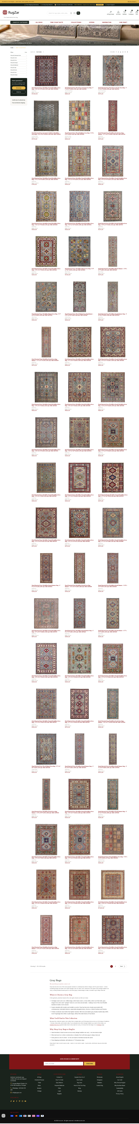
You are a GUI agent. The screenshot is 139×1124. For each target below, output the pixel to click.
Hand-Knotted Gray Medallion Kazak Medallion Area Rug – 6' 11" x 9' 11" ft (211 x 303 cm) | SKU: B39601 (46, 88)
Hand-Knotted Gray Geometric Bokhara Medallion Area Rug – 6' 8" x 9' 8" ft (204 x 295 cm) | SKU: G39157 (46, 133)
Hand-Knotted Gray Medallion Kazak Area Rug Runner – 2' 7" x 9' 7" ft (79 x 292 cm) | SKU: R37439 (45, 360)
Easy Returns (59, 1082)
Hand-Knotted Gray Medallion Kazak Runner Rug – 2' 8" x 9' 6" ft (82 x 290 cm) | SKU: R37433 (79, 767)
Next (121, 966)
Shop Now (99, 4)
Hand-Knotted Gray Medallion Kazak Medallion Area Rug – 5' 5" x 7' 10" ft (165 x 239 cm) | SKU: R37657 (46, 179)
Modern (39, 1088)
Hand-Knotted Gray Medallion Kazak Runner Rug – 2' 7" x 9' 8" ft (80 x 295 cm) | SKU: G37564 (112, 767)
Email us (19, 92)
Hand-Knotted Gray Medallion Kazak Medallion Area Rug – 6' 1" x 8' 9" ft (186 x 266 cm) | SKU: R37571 (46, 631)
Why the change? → (132, 1)
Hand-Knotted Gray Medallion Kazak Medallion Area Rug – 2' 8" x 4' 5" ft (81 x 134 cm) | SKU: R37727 (112, 224)
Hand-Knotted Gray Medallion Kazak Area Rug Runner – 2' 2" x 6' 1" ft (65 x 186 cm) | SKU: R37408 (78, 586)
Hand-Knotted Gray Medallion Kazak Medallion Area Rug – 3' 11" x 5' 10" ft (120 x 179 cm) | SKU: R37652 (79, 450)
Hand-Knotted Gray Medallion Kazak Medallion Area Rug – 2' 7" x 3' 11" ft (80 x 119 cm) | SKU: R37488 (112, 541)
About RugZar (119, 1077)
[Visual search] (74, 13)
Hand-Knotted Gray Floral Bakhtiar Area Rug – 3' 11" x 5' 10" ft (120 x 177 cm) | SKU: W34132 (112, 857)
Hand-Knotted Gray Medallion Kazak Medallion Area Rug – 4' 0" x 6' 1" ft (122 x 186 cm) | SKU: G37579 (79, 812)
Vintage (39, 1091)
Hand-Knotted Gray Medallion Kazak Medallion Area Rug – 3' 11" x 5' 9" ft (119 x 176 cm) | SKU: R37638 (46, 224)
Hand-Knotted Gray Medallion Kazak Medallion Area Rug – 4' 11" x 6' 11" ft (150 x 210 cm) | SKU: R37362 (46, 450)
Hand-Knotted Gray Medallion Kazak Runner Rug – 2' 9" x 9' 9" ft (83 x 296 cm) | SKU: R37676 (112, 314)
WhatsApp (18, 88)
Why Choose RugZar (119, 1082)
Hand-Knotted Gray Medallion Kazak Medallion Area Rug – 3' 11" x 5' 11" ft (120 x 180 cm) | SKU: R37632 (79, 224)
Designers (99, 1080)
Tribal (39, 1082)
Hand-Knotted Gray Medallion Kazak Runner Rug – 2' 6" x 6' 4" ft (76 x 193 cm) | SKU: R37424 (46, 586)
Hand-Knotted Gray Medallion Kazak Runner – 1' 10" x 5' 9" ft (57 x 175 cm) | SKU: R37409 (112, 586)
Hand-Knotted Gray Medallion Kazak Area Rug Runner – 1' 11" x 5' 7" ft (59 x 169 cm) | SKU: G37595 (111, 722)
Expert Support (111, 4)
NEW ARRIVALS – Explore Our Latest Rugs (84, 4)
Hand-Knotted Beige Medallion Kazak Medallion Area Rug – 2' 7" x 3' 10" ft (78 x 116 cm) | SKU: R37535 (112, 495)
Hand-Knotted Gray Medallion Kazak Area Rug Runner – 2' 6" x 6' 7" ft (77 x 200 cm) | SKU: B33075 (45, 948)
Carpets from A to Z (55, 1024)
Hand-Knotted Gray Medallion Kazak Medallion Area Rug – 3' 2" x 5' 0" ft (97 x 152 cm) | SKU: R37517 (46, 722)
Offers (91, 22)
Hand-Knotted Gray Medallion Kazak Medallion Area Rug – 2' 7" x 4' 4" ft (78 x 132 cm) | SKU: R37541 (79, 722)
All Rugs (39, 22)
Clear (26, 52)
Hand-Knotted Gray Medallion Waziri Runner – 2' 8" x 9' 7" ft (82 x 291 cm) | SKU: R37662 (112, 269)
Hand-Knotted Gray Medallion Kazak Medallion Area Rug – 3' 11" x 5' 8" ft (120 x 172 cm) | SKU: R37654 (79, 179)
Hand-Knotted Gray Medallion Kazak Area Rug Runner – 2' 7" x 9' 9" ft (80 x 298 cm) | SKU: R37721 (111, 133)
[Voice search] (71, 13)
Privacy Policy (120, 1093)
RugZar (61, 1120)
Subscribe (89, 1063)
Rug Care (79, 1082)
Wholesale (99, 1077)
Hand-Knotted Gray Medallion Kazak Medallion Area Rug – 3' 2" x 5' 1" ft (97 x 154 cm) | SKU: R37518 (46, 495)
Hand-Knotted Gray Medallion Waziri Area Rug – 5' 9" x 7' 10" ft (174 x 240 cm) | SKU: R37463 (79, 269)
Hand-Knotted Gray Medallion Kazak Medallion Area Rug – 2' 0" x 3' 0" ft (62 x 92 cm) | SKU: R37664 (46, 269)
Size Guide (79, 1080)
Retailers (99, 1082)
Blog (79, 1088)
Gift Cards (119, 1091)
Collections (76, 22)
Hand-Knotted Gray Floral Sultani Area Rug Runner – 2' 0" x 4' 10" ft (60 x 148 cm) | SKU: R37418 (79, 314)
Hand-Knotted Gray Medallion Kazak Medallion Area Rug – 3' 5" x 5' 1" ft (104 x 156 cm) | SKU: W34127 (46, 902)
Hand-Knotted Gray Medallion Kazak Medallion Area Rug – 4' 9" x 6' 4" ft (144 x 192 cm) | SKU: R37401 (46, 405)
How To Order (59, 1080)
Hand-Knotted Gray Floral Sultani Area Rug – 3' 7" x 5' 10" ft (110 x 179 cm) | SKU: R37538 (46, 767)
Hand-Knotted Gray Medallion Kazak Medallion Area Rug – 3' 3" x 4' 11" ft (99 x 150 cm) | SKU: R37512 (79, 857)
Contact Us (59, 1077)
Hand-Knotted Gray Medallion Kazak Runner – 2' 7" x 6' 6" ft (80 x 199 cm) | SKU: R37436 (112, 631)
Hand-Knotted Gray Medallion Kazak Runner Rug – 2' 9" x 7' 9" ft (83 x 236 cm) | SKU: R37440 (79, 631)
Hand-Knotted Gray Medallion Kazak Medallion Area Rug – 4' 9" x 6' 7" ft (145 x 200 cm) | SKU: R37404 (112, 360)
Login (59, 1091)
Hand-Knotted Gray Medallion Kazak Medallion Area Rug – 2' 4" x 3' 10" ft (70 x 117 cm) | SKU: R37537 (46, 541)
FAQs (59, 1088)
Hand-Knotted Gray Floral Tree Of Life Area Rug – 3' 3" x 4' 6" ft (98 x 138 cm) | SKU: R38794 (112, 88)
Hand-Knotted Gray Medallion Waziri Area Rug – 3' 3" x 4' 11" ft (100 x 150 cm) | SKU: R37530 (46, 314)
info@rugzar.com (79, 1120)
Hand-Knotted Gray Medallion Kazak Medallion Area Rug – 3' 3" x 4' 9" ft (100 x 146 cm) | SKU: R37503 (79, 495)
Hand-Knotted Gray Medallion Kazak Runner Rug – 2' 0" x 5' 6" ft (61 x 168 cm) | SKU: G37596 (112, 812)
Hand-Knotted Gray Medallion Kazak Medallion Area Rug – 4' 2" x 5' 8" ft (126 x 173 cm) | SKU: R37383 (79, 676)
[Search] (78, 13)
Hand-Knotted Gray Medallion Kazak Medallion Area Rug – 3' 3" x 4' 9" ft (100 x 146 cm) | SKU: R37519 (112, 450)
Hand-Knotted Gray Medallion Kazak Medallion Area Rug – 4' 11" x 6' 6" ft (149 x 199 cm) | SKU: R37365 (112, 405)
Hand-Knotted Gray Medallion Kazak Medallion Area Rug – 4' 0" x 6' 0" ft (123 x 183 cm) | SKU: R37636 (46, 676)
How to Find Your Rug (79, 1085)
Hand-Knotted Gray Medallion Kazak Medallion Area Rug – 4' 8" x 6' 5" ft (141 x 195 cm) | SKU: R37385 (79, 405)
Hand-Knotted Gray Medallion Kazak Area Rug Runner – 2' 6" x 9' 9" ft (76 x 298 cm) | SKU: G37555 (45, 812)
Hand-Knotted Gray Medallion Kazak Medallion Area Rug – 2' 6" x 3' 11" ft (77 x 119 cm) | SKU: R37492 (79, 541)
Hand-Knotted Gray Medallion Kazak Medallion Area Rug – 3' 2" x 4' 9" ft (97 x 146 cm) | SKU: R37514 (46, 857)
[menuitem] (19, 22)
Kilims (39, 1085)
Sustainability (119, 1088)
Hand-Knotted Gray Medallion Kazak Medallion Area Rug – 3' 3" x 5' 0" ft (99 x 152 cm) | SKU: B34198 (79, 902)
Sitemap (79, 1091)
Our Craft (123, 22)
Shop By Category (20, 22)
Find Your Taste (56, 22)
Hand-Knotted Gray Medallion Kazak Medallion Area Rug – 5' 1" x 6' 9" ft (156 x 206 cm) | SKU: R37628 (79, 360)
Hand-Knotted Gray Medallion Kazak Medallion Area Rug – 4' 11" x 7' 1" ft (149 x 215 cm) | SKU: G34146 (112, 948)
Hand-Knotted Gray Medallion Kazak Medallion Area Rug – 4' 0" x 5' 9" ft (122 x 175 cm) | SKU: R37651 (112, 179)
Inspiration (106, 22)
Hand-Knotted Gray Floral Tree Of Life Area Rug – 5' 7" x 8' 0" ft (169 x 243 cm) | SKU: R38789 (79, 88)
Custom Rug (100, 1085)
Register (59, 1093)
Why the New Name (120, 1085)
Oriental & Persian (39, 1080)
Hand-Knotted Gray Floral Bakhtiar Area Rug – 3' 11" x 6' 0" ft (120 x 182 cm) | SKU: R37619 (79, 133)
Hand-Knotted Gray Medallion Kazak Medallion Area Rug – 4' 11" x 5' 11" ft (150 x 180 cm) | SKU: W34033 (79, 948)
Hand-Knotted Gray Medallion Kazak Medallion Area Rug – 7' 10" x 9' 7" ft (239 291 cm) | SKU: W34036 (112, 902)
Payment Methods (59, 1085)
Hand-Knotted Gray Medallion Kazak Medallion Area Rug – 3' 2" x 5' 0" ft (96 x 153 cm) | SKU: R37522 (112, 676)
